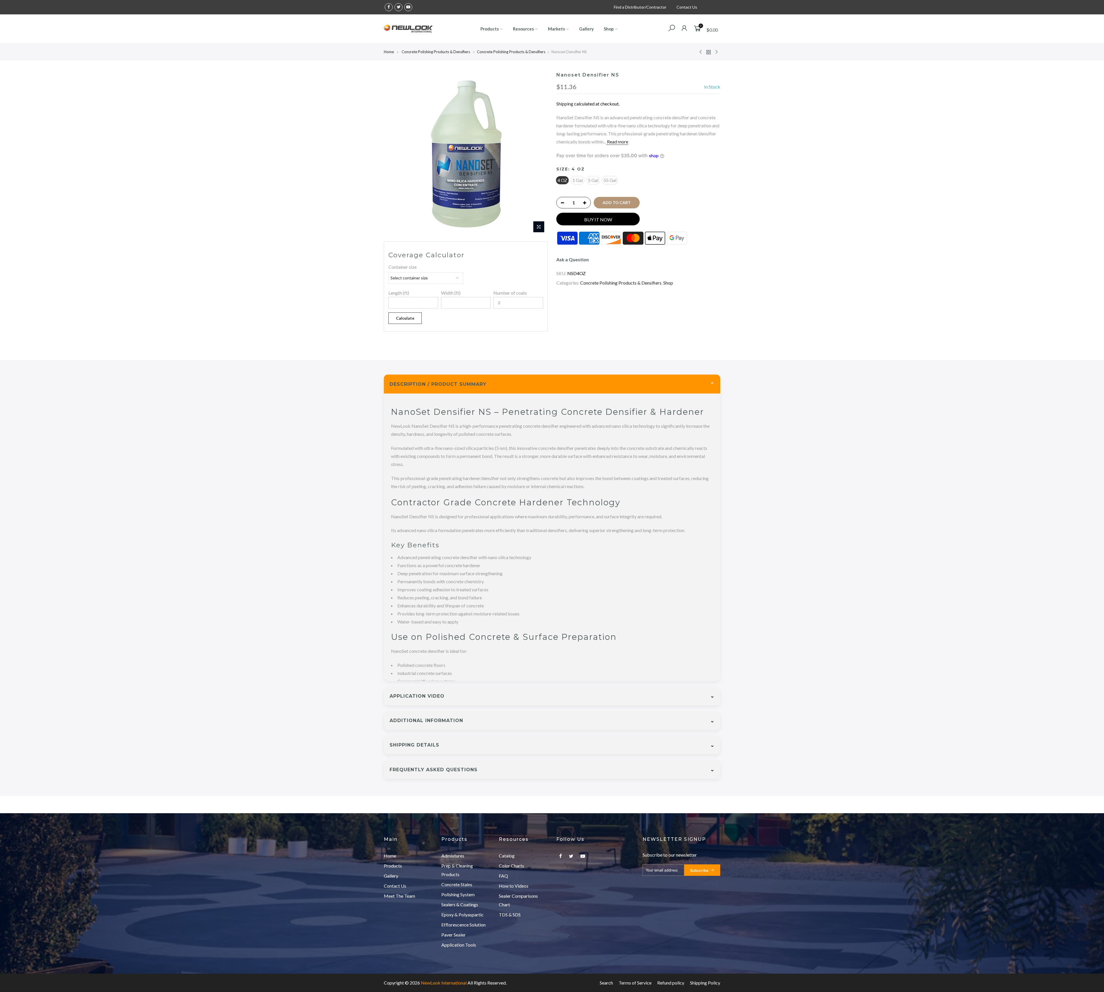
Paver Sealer (453, 934)
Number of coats (510, 293)
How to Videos (513, 886)
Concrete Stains (456, 884)
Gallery (586, 28)
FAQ (503, 875)
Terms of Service (635, 982)
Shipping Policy (705, 982)
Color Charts (511, 865)
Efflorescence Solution (463, 924)
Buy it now (598, 219)
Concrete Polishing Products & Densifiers (436, 51)
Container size (402, 267)
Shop (609, 28)
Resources (523, 28)
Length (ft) (398, 293)
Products (489, 28)
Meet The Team (399, 896)
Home (389, 51)
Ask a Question (572, 259)
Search (606, 982)
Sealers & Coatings (459, 904)
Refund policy (670, 982)
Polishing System (458, 894)
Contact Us (686, 7)
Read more (617, 141)
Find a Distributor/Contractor (640, 7)
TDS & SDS (510, 914)
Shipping (564, 103)
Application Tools (458, 944)
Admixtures (452, 855)
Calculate (405, 318)
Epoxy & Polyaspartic (462, 914)
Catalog (507, 855)
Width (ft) (451, 293)
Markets (556, 28)
